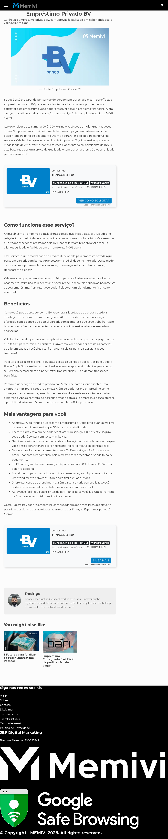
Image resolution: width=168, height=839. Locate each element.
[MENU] (6, 5)
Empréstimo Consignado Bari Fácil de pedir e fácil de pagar (58, 661)
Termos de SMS (10, 718)
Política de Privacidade (15, 728)
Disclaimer (6, 709)
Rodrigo (33, 593)
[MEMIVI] (25, 6)
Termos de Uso (10, 714)
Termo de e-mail (10, 723)
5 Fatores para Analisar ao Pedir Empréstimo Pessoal (21, 641)
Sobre (4, 700)
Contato (5, 705)
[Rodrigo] (14, 605)
